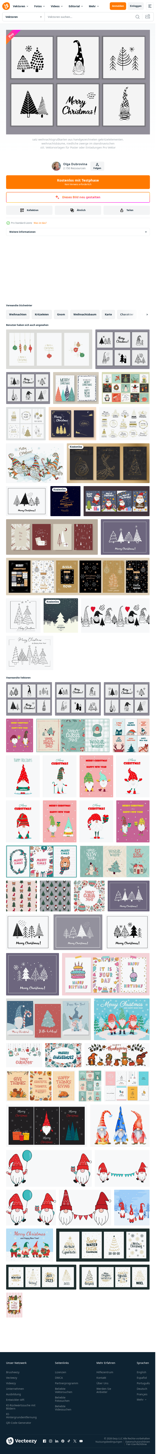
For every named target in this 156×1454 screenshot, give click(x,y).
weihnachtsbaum (84, 312)
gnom (61, 312)
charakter (126, 312)
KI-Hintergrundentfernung (21, 1413)
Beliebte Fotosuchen (62, 1397)
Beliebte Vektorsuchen (63, 1388)
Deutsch (139, 1386)
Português (140, 1381)
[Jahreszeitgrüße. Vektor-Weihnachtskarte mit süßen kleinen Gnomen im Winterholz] (132, 1205)
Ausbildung (13, 1392)
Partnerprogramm (66, 1381)
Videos (55, 6)
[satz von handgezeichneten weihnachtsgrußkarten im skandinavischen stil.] (52, 535)
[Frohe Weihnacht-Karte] (76, 386)
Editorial (74, 6)
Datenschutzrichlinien (135, 1439)
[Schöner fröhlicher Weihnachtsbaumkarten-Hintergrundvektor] (65, 499)
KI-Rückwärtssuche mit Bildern (20, 1404)
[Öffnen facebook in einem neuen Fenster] (44, 1439)
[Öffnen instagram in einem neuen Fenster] (50, 1439)
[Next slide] (141, 312)
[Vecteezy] (6, 6)
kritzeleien (42, 312)
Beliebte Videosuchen (63, 1405)
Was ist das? (40, 223)
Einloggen (136, 6)
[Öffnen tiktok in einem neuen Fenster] (68, 1439)
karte (108, 312)
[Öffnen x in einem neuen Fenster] (74, 1439)
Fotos (38, 6)
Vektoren (19, 6)
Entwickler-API (15, 1397)
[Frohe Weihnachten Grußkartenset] (117, 499)
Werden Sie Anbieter (103, 1388)
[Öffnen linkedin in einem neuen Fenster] (56, 1439)
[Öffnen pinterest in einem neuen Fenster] (62, 1439)
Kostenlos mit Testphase (78, 182)
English (138, 1370)
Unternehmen (15, 1386)
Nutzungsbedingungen (106, 1439)
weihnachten (17, 312)
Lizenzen (60, 1370)
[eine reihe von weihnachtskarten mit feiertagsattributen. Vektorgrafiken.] (126, 386)
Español (139, 1375)
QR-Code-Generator (18, 1420)
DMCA (59, 1375)
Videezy (11, 1381)
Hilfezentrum (104, 1370)
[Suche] (137, 16)
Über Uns (102, 1381)
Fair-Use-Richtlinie (133, 1442)
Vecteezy (11, 1375)
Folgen (97, 168)
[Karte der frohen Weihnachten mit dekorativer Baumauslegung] (61, 613)
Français (139, 1392)
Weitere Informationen (22, 229)
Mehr (92, 6)
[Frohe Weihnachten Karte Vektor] (72, 421)
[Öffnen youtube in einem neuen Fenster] (81, 1439)
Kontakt (101, 1375)
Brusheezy (12, 1370)
